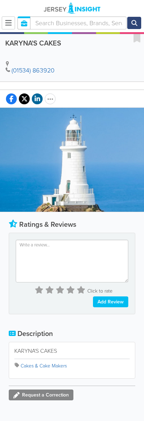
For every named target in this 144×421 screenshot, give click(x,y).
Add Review (111, 302)
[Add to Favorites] (137, 37)
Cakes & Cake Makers (44, 366)
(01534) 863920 (33, 70)
